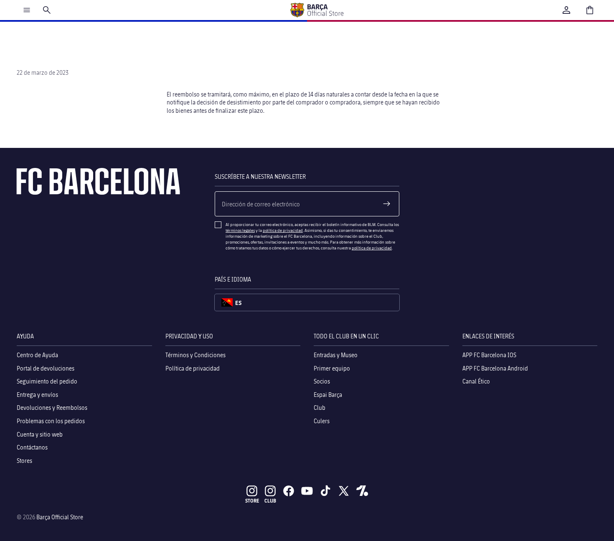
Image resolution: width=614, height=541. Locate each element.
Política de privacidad (192, 368)
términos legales (240, 230)
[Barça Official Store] (316, 10)
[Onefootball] (362, 491)
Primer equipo (332, 368)
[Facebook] (288, 491)
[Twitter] (343, 491)
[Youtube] (307, 491)
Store (252, 501)
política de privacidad (283, 230)
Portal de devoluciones (45, 368)
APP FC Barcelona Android (495, 368)
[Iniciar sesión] (566, 10)
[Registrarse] (387, 204)
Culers (322, 420)
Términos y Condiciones (195, 354)
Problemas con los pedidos (51, 420)
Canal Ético (476, 381)
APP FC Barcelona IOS (489, 354)
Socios (322, 381)
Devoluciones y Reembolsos (52, 407)
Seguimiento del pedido (47, 381)
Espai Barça (328, 394)
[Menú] (27, 10)
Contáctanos (32, 447)
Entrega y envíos (37, 394)
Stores (24, 460)
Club (319, 407)
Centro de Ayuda (37, 354)
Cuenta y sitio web (40, 434)
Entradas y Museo (336, 354)
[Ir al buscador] (47, 10)
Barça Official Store (59, 517)
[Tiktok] (325, 491)
